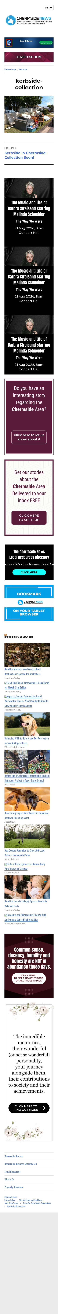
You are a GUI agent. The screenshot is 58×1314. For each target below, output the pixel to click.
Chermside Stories (13, 1156)
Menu (48, 8)
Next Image (23, 69)
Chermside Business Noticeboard (20, 1164)
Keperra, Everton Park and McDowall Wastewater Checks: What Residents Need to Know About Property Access (26, 701)
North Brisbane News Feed (19, 637)
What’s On (9, 1179)
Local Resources (12, 1171)
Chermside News (10, 1196)
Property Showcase (13, 1187)
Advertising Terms (11, 1203)
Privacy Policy (9, 1200)
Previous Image (10, 69)
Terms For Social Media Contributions (37, 1203)
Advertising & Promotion (16, 1206)
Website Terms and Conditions (30, 1200)
